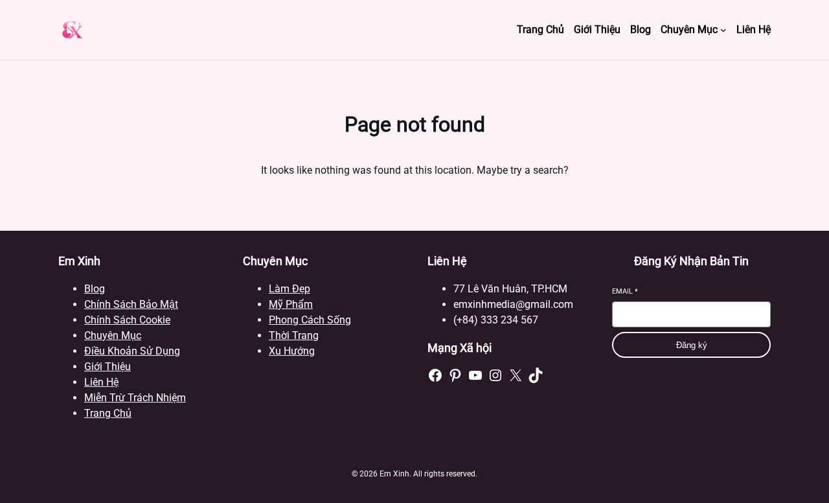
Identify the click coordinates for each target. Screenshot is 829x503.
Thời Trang (294, 335)
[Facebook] (435, 375)
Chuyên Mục (112, 335)
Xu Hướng (292, 351)
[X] (515, 375)
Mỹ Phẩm (291, 304)
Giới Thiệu (107, 366)
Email (625, 291)
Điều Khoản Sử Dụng (132, 351)
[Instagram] (495, 375)
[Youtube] (475, 375)
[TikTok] (535, 375)
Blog (94, 289)
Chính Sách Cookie (127, 320)
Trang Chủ (107, 413)
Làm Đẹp (289, 289)
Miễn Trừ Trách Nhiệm (135, 398)
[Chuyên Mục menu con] (723, 30)
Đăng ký (691, 345)
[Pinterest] (455, 375)
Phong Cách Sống (310, 320)
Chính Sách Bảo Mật (131, 304)
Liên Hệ (101, 382)
